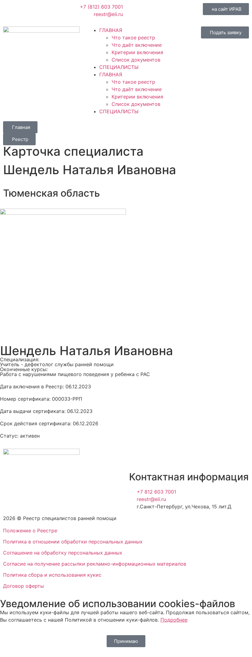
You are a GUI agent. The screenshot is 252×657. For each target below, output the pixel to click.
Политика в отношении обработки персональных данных (73, 542)
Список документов (136, 60)
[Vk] (136, 10)
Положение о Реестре (30, 530)
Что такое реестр (133, 37)
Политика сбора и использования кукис (52, 575)
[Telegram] (153, 10)
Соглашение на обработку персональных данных (62, 553)
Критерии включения (137, 52)
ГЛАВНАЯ (110, 30)
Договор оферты (23, 586)
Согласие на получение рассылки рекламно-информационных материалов (94, 564)
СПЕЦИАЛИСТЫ (119, 67)
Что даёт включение (137, 45)
